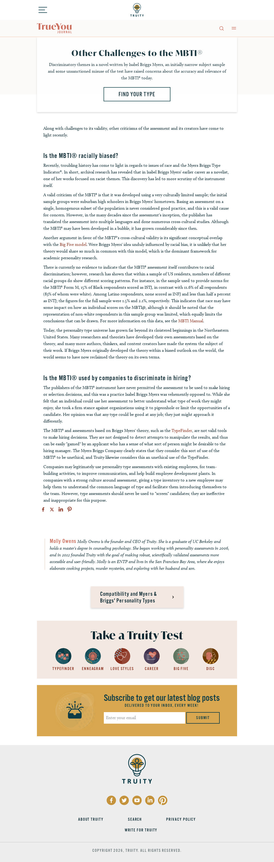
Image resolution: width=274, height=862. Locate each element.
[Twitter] (52, 509)
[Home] (137, 10)
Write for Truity (141, 830)
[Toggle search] (221, 28)
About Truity (91, 819)
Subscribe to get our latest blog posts (162, 698)
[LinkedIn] (61, 509)
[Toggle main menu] (234, 28)
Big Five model (73, 244)
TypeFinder (182, 430)
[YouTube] (137, 800)
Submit (203, 717)
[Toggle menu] (43, 10)
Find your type (137, 94)
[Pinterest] (69, 509)
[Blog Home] (54, 28)
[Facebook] (43, 509)
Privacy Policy (181, 819)
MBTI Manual (190, 320)
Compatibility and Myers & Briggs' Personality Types (128, 597)
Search (135, 819)
